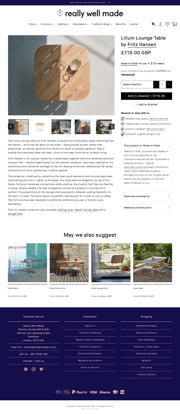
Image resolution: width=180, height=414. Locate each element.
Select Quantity (132, 84)
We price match (156, 129)
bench (78, 210)
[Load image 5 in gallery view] (104, 126)
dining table (91, 210)
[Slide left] (11, 126)
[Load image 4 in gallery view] (83, 126)
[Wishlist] (167, 24)
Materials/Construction (138, 207)
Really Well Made (88, 406)
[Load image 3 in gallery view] (61, 126)
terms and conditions (136, 167)
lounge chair (15, 214)
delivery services (158, 118)
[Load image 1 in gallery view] (18, 126)
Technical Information (137, 196)
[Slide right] (112, 126)
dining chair (66, 210)
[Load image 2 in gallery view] (40, 126)
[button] (33, 24)
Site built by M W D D (90, 409)
